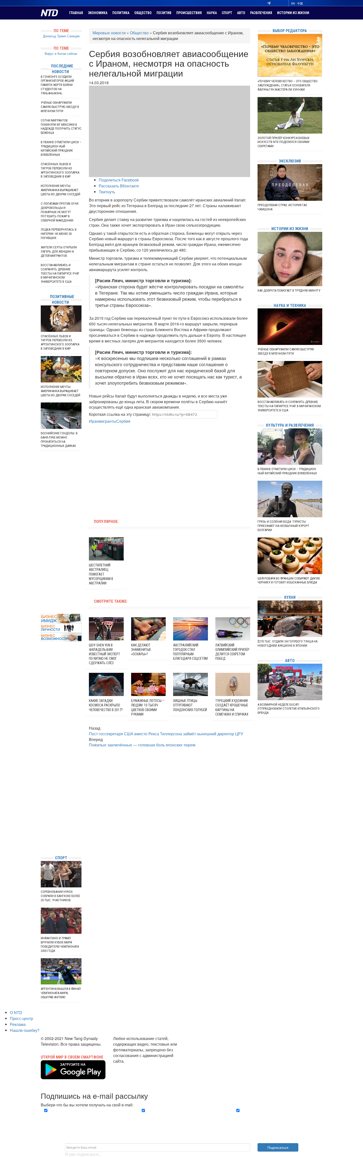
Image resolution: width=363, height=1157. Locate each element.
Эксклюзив (290, 161)
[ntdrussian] (42, 836)
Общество (143, 13)
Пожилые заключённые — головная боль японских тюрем (142, 745)
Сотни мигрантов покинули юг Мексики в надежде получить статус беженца (61, 127)
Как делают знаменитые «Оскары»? (141, 649)
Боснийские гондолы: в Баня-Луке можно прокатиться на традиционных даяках (59, 439)
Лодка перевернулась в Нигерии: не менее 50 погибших (59, 234)
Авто (241, 13)
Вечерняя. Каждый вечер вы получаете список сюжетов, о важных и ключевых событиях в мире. (86, 1116)
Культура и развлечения (290, 425)
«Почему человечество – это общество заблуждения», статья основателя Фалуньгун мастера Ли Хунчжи (288, 85)
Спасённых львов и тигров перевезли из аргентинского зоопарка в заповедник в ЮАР (60, 170)
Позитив (164, 13)
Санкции (73, 36)
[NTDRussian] (42, 807)
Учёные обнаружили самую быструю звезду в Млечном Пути (60, 107)
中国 (300, 3)
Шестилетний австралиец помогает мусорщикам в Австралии (101, 574)
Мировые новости (109, 33)
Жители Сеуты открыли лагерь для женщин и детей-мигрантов (59, 251)
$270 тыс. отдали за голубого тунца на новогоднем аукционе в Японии (287, 643)
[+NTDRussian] (42, 829)
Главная (76, 13)
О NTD (16, 1012)
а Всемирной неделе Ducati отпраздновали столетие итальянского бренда (289, 709)
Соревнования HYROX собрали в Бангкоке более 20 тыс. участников (60, 896)
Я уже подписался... (83, 1154)
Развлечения (261, 13)
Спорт (227, 13)
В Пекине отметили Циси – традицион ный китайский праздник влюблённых (61, 148)
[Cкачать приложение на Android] (73, 1076)
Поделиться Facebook (119, 180)
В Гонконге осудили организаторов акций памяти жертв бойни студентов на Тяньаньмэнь (57, 85)
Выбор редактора (290, 30)
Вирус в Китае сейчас (61, 53)
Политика (120, 13)
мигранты (107, 421)
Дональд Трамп (54, 36)
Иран (94, 421)
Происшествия (189, 13)
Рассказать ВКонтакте (119, 186)
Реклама (18, 1024)
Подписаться (277, 1147)
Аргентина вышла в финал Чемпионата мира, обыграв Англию (61, 993)
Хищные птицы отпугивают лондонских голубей (190, 705)
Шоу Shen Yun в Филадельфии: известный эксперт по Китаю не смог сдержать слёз (104, 654)
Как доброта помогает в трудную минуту (289, 290)
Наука (212, 13)
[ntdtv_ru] (42, 844)
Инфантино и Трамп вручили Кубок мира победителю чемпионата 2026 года (60, 944)
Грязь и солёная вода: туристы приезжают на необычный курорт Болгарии (283, 526)
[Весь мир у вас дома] (42, 814)
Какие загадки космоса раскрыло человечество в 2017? (106, 705)
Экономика (97, 13)
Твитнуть (107, 192)
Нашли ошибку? (25, 1030)
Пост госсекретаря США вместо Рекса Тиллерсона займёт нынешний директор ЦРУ (166, 734)
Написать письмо (129, 1066)
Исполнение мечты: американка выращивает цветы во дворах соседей (60, 190)
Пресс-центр (21, 1018)
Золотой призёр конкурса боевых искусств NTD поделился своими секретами (283, 142)
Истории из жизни (293, 13)
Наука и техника (290, 305)
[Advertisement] (138, 468)
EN (293, 3)
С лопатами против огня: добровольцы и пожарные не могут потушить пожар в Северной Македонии (60, 212)
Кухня (290, 597)
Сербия (123, 421)
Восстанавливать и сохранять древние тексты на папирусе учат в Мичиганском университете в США (60, 273)
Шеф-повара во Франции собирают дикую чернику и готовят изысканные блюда (289, 580)
